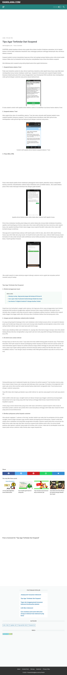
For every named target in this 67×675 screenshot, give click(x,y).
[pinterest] (33, 473)
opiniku (13, 625)
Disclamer (38, 669)
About (18, 669)
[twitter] (21, 473)
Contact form (25, 669)
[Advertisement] (33, 23)
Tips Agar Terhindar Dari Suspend (31, 598)
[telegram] (58, 473)
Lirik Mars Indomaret (27, 608)
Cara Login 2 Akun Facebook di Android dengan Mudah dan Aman (25, 299)
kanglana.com (11, 2)
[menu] (4, 7)
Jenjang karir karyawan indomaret (31, 594)
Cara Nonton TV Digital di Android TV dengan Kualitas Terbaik (24, 301)
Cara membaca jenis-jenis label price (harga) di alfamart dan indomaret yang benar (32, 613)
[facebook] (8, 473)
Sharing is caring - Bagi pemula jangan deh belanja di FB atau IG (25, 296)
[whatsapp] (46, 473)
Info (6, 625)
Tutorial (32, 625)
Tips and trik (22, 625)
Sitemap (32, 669)
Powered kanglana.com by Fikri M (35, 672)
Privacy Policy (46, 669)
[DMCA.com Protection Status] (7, 634)
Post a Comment (18, 45)
